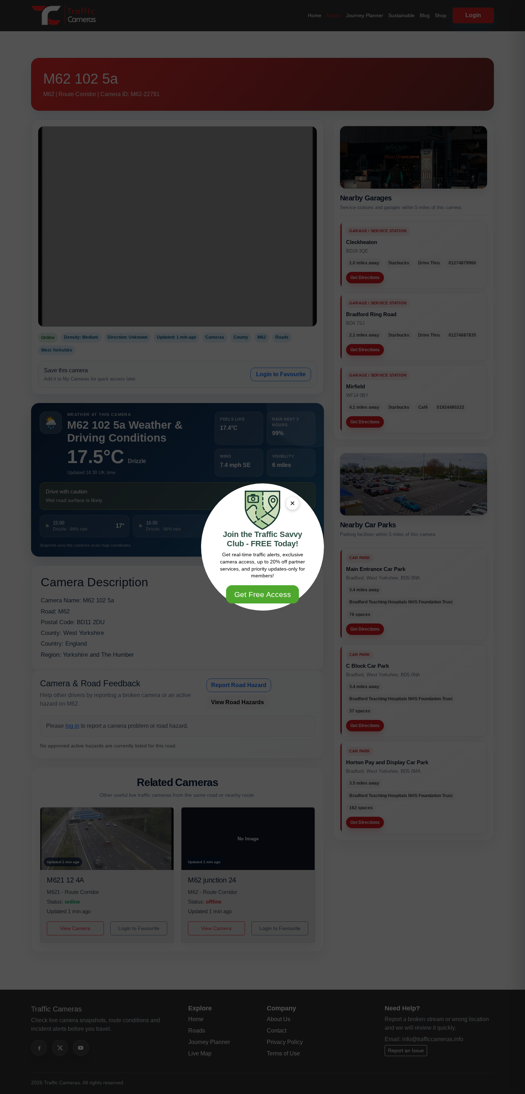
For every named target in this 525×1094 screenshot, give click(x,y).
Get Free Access (262, 594)
